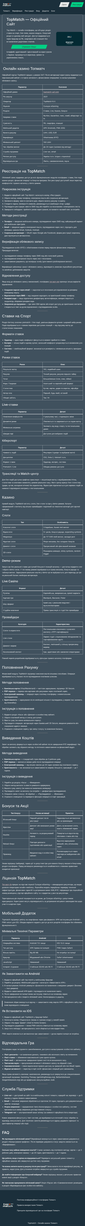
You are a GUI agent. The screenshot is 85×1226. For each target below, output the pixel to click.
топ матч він (54, 282)
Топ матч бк (7, 884)
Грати (64, 5)
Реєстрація (77, 5)
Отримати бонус (29, 47)
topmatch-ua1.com (51, 92)
